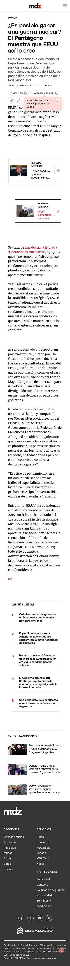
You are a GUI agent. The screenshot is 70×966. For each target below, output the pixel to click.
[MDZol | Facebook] (21, 918)
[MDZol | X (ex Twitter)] (49, 918)
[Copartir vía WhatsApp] (11, 100)
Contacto (42, 884)
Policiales (10, 847)
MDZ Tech (43, 858)
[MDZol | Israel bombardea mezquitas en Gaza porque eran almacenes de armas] (57, 211)
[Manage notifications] (61, 950)
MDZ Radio (43, 847)
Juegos (41, 853)
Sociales (9, 869)
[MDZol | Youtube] (40, 918)
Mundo (12, 18)
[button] (65, 5)
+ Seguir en (17, 93)
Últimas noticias (14, 837)
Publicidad (43, 879)
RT (10, 579)
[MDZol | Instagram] (30, 918)
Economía (10, 842)
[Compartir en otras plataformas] (19, 100)
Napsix (41, 863)
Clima (40, 837)
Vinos (7, 863)
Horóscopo (44, 842)
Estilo (7, 858)
